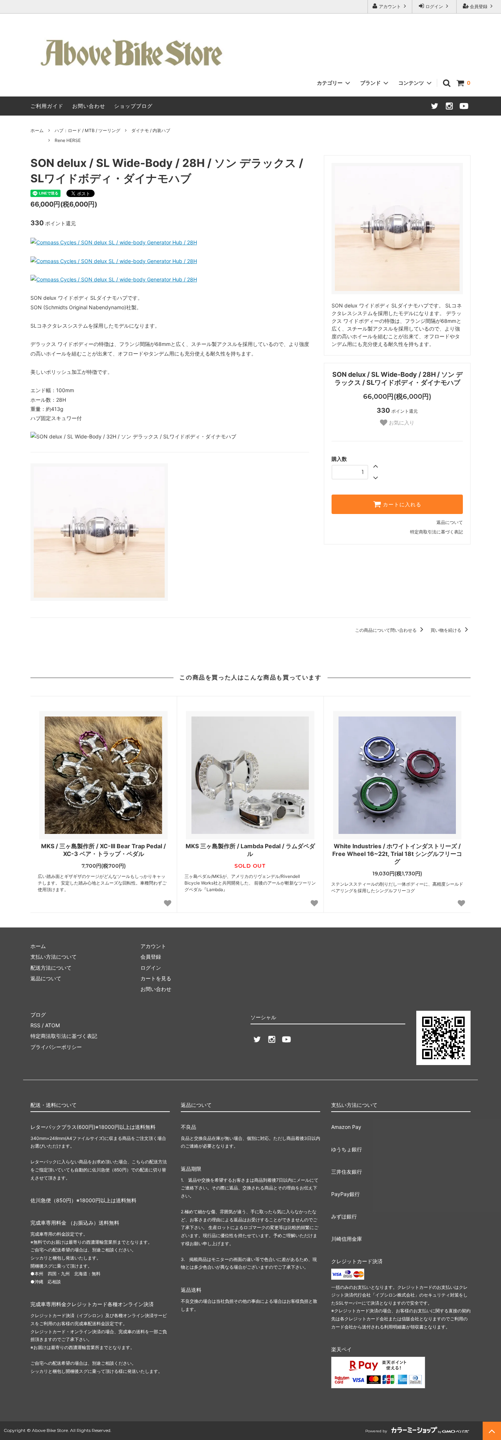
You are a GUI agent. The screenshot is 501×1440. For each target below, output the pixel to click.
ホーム (37, 130)
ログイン (434, 6)
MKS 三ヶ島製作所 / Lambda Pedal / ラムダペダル (250, 849)
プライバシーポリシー (56, 1047)
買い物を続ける (446, 630)
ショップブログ (133, 106)
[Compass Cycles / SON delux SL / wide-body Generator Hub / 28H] (113, 242)
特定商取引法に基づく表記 (436, 532)
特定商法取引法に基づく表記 (63, 1036)
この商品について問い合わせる (386, 630)
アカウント (390, 6)
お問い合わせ (88, 106)
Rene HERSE (68, 140)
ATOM (52, 1025)
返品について (449, 522)
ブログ (38, 1014)
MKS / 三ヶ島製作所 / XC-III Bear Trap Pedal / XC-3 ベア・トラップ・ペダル (103, 849)
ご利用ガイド (46, 106)
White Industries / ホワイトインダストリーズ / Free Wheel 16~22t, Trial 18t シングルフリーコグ (397, 853)
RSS (35, 1025)
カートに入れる (401, 504)
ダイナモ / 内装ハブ (150, 130)
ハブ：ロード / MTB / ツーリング (87, 130)
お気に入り (400, 423)
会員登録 (479, 6)
